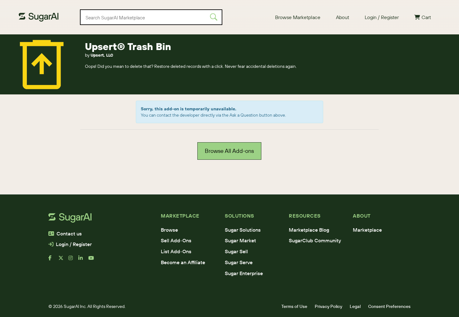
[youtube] (93, 260)
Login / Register (382, 17)
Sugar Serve (239, 262)
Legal (355, 306)
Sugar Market (240, 240)
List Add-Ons (176, 251)
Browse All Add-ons (229, 150)
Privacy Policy (328, 306)
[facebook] (53, 260)
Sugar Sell (236, 251)
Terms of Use (294, 306)
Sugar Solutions (243, 230)
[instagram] (73, 260)
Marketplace (367, 230)
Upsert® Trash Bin (128, 46)
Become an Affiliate (183, 262)
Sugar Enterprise (244, 273)
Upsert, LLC (102, 55)
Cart (426, 17)
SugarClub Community (315, 240)
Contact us (69, 233)
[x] (63, 260)
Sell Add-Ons (176, 240)
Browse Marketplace (297, 17)
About (342, 17)
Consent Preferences (389, 306)
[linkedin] (83, 260)
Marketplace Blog (309, 230)
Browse (169, 230)
